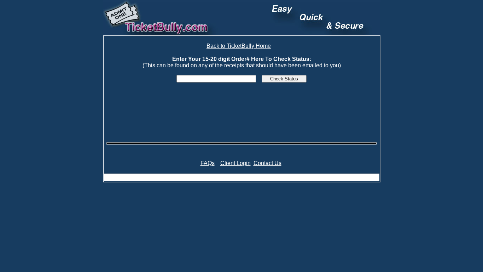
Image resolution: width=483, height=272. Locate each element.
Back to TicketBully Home (238, 46)
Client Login (235, 163)
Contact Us (267, 163)
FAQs (207, 163)
